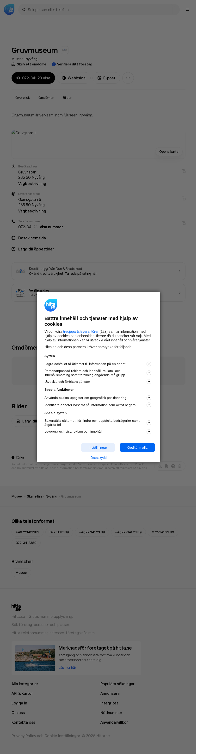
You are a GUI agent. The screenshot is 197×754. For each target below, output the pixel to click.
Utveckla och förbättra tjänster (67, 381)
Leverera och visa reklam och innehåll (73, 431)
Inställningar (98, 447)
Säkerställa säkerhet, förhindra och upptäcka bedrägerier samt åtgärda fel (92, 423)
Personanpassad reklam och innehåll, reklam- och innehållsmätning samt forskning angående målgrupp (84, 373)
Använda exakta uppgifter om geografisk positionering (85, 398)
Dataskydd (99, 458)
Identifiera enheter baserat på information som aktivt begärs (89, 405)
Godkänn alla (137, 447)
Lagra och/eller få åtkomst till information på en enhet (84, 364)
